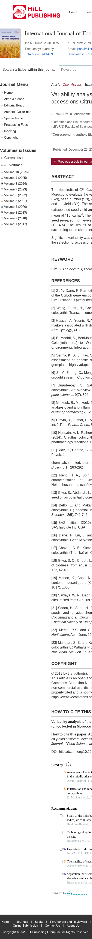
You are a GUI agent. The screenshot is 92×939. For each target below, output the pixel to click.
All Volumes (13, 165)
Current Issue (14, 158)
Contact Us (52, 925)
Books (39, 921)
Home (73, 12)
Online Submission (25, 925)
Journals (22, 921)
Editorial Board (14, 105)
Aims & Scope (14, 99)
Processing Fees (16, 124)
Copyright (11, 137)
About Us (73, 925)
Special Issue (13, 118)
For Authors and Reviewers (68, 921)
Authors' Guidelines (17, 112)
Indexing (10, 131)
